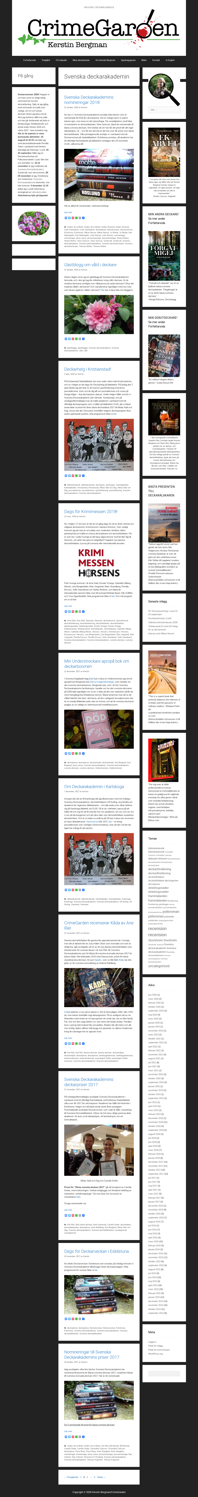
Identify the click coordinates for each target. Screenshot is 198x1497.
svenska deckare (117, 640)
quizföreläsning (101, 490)
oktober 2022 (154, 1038)
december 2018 (155, 1118)
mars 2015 (153, 1289)
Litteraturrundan (39, 192)
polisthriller (169, 917)
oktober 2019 (154, 1094)
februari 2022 (154, 1050)
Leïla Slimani (95, 235)
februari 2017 (154, 1198)
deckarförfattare (102, 623)
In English (170, 60)
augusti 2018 (154, 1134)
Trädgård (46, 60)
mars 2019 (153, 1110)
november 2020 (155, 1074)
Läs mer (68, 212)
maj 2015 (152, 1281)
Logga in (152, 1342)
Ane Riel (70, 1053)
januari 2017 (154, 1201)
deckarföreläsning (71, 623)
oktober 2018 (154, 1126)
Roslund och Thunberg (93, 1457)
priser (78, 238)
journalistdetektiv (155, 907)
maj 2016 (152, 1233)
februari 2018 (154, 1154)
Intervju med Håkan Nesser (161, 633)
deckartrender (95, 762)
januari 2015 (154, 1297)
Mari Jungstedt (123, 634)
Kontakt (156, 60)
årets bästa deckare (84, 1225)
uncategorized (121, 1230)
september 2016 (156, 1217)
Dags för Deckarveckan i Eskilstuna (96, 1251)
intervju (171, 904)
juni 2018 (152, 1142)
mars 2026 (153, 999)
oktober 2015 (154, 1261)
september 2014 (156, 1313)
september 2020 (156, 1082)
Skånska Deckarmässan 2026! (163, 622)
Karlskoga (126, 899)
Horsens (95, 632)
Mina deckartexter (81, 60)
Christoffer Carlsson (98, 1449)
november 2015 (155, 1257)
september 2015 (156, 1265)
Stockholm (155, 940)
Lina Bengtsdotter (92, 634)
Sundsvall (108, 241)
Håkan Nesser (90, 232)
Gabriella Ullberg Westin (81, 632)
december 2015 (155, 1253)
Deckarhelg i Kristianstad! (87, 369)
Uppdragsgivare (128, 60)
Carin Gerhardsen (71, 230)
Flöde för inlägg (155, 1346)
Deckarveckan (113, 230)
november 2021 (155, 1054)
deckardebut (125, 1225)
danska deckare (90, 1053)
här (114, 414)
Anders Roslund (108, 227)
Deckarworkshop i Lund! (159, 618)
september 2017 (156, 1174)
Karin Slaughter (103, 1451)
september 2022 (156, 1042)
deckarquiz (100, 485)
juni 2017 (152, 1182)
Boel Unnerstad (99, 1225)
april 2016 (152, 1237)
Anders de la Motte (75, 227)
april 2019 (152, 1106)
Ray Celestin (77, 1457)
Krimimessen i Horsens (118, 632)
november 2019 (155, 1090)
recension (68, 1061)
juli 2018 (152, 1138)
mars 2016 (153, 1241)
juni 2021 (152, 1066)
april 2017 (152, 1190)
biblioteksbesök (73, 485)
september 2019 (156, 1098)
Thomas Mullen (85, 246)
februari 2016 (154, 1245)
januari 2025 (154, 1022)
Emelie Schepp (100, 626)
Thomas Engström (95, 1460)
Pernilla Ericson (80, 637)
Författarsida (29, 60)
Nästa (101, 1477)
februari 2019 (154, 1114)
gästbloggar (72, 348)
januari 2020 (154, 1086)
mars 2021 (153, 1070)
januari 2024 (154, 1026)
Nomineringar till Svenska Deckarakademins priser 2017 (91, 1354)
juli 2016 (152, 1225)
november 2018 (155, 1122)
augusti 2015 (154, 1269)
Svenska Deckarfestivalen (30, 169)
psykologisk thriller (103, 1058)
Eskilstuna (68, 232)
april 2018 (152, 1146)
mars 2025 (153, 1018)
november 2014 (155, 1305)
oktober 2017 (154, 1170)
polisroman (171, 912)
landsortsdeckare (71, 1058)
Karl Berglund (120, 762)
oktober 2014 (154, 1309)
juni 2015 (152, 1277)
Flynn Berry (80, 1451)
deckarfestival (109, 621)
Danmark (89, 621)
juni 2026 (152, 995)
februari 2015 (154, 1293)
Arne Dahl (71, 621)
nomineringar (119, 235)
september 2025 (156, 1010)
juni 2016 (152, 1229)
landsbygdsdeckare (107, 1055)
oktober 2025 (154, 1007)
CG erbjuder (61, 60)
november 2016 (155, 1209)
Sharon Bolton (123, 238)
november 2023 (155, 1030)
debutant (153, 858)
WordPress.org (155, 1353)
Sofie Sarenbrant (109, 637)
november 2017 (155, 1166)
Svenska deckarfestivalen (113, 243)
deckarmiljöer (118, 1053)
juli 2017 (152, 1178)
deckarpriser (101, 230)
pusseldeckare (75, 490)
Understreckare (101, 768)
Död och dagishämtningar (102, 682)
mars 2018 (153, 1150)
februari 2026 (154, 1002)
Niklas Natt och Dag (108, 488)
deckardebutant (174, 859)
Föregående (71, 1477)
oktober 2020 (154, 1078)
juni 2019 (152, 1102)
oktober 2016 (154, 1213)
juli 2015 (152, 1273)
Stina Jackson (83, 241)
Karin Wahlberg (97, 1227)
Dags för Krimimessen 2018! (90, 511)
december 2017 (155, 1162)
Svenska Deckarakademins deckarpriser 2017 (88, 1082)
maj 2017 (152, 1185)
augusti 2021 (154, 1058)
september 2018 (156, 1130)
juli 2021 (152, 1062)
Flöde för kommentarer (159, 1350)
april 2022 (152, 1046)
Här (102, 290)
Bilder (144, 60)
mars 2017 (153, 1193)
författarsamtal (70, 629)
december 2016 (155, 1205)
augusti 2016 (154, 1221)
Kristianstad (82, 488)
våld (81, 351)
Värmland (75, 904)
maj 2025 (152, 1014)
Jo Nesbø (114, 232)
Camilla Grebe (113, 1225)
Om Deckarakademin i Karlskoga (94, 786)
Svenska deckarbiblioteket (103, 1230)
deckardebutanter (71, 1227)
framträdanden (122, 485)
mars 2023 (153, 1034)
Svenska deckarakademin (90, 243)
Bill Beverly (114, 1446)
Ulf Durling (124, 902)
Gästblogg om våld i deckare (90, 264)
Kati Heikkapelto (82, 235)
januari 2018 (154, 1158)
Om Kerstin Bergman (105, 60)
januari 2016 (154, 1249)
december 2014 (155, 1301)
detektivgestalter (71, 626)
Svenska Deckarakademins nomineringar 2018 (88, 100)
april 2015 (152, 1285)
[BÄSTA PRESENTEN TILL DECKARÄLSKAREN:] (164, 523)
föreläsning (173, 901)
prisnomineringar (94, 238)
